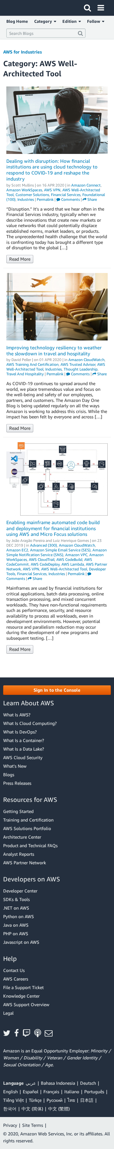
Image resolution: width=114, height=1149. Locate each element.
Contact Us (14, 970)
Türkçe (35, 1100)
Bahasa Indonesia (58, 1083)
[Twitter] (8, 1033)
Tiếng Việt (13, 1100)
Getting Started (18, 811)
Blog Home (17, 21)
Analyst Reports (18, 854)
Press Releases (17, 783)
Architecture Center (22, 837)
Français (51, 1091)
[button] (57, 690)
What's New (15, 766)
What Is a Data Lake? (23, 749)
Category (44, 21)
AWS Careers (15, 978)
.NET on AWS (16, 908)
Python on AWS (18, 916)
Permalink (45, 199)
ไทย (71, 1100)
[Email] (50, 1033)
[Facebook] (18, 1033)
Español (30, 1091)
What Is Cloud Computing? (30, 723)
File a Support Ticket (23, 987)
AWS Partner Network (24, 862)
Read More (19, 259)
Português (94, 1091)
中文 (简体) (32, 1108)
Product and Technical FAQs (30, 845)
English (10, 1091)
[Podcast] (39, 1033)
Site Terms (32, 1125)
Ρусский (54, 1100)
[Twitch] (28, 1033)
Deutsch (88, 1083)
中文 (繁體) (59, 1108)
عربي (31, 1083)
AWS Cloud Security (22, 757)
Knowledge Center (21, 996)
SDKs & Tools (16, 899)
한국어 (9, 1108)
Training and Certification (28, 819)
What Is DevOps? (20, 731)
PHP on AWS (15, 933)
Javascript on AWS (21, 942)
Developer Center (20, 890)
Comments (70, 199)
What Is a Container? (23, 740)
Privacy (10, 1125)
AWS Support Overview (26, 1004)
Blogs (8, 774)
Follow (94, 21)
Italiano (71, 1091)
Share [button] (91, 199)
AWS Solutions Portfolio (27, 828)
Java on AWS (15, 925)
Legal (8, 1013)
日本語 (86, 1100)
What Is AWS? (16, 714)
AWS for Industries (22, 51)
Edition (70, 21)
